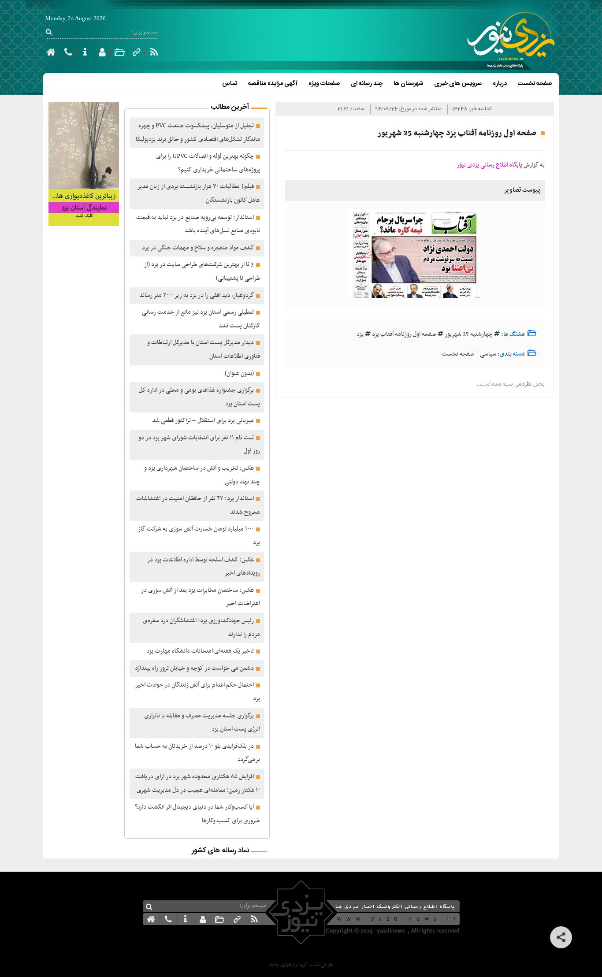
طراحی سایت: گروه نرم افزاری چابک (301, 965)
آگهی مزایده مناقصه (272, 83)
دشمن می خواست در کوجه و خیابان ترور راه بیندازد (194, 668)
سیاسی (488, 354)
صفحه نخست (535, 83)
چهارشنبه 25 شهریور (469, 334)
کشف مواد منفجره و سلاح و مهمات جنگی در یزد (198, 247)
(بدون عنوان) (239, 373)
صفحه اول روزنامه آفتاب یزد (404, 334)
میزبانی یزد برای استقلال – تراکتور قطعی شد (203, 420)
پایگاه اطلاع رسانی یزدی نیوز (489, 165)
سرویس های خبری (458, 83)
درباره (500, 83)
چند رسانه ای (367, 83)
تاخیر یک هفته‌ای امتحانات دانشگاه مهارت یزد (200, 651)
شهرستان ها (408, 83)
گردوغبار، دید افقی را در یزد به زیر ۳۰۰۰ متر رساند (196, 295)
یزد (360, 334)
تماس (229, 83)
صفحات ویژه (324, 83)
